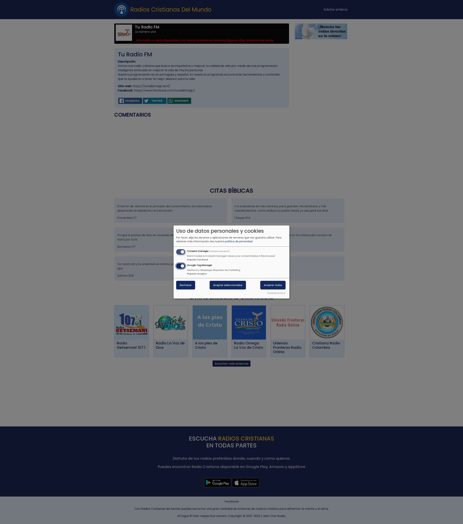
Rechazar (186, 285)
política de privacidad (238, 241)
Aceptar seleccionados (227, 285)
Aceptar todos (273, 285)
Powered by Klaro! (276, 293)
